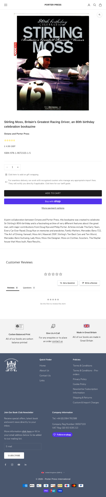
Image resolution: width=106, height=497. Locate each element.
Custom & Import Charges (86, 402)
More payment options (53, 208)
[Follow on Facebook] (5, 464)
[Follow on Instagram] (12, 464)
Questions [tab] (27, 287)
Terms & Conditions (82, 365)
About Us (44, 370)
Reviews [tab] (10, 287)
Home (43, 365)
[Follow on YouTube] (19, 464)
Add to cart (53, 193)
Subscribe (14, 455)
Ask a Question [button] (69, 283)
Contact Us (45, 375)
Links (42, 380)
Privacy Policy (80, 379)
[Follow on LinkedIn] (25, 464)
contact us (57, 341)
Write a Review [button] (91, 283)
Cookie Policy (79, 384)
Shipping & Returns (82, 397)
